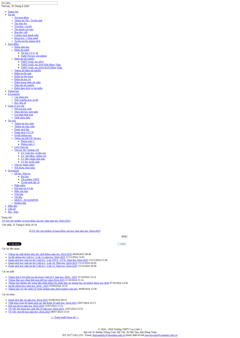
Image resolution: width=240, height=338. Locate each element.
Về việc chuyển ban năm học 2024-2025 (29, 311)
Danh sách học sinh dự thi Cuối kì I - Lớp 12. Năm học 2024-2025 (42, 266)
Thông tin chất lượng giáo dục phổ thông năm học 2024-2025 (40, 254)
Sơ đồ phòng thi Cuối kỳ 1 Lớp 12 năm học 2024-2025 (36, 257)
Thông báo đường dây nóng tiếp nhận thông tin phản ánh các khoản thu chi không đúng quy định (58, 283)
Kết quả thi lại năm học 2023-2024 (26, 305)
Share (123, 244)
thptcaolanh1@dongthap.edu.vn (108, 335)
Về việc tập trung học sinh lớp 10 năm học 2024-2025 (36, 308)
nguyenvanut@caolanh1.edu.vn (161, 335)
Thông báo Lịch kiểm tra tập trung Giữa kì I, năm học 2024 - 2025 (42, 277)
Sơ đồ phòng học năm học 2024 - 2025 (28, 286)
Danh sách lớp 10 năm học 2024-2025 (28, 300)
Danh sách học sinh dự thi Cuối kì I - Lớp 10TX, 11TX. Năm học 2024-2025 (48, 260)
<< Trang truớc (58, 317)
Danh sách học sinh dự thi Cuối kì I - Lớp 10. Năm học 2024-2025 (42, 263)
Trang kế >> (72, 317)
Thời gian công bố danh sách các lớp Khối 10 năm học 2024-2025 (42, 303)
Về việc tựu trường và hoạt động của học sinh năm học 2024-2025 (36, 220)
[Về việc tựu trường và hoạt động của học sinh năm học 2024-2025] (64, 231)
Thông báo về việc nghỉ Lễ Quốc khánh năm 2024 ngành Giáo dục (43, 288)
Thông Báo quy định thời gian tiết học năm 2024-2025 (36, 280)
